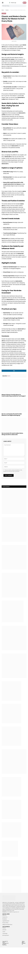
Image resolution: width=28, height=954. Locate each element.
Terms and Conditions (23, 943)
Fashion (4, 13)
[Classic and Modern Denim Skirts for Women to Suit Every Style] (14, 32)
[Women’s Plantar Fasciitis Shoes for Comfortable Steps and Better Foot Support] (14, 386)
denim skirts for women (8, 59)
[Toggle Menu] (3, 3)
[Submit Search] (3, 6)
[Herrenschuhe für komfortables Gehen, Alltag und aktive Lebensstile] (14, 425)
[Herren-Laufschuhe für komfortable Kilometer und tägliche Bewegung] (14, 405)
